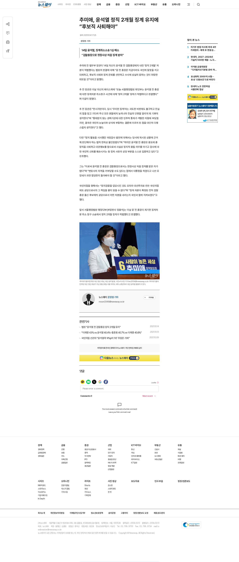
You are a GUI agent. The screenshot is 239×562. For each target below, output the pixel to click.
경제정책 (41, 449)
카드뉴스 (88, 492)
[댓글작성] (8, 33)
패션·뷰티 (181, 456)
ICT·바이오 (140, 4)
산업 (127, 4)
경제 (99, 4)
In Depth (41, 499)
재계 (109, 449)
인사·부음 (158, 481)
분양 (156, 453)
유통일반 (181, 463)
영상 (86, 489)
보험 (62, 453)
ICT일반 (134, 463)
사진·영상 (87, 4)
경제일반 (41, 456)
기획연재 (88, 495)
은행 (62, 449)
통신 (132, 449)
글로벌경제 (42, 453)
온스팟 (110, 485)
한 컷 (109, 492)
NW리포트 (42, 485)
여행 (179, 459)
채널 (179, 449)
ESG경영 (77, 4)
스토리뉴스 (42, 489)
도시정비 (157, 456)
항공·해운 (111, 466)
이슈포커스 (42, 492)
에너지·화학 (112, 463)
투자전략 (88, 456)
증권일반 (88, 466)
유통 (165, 4)
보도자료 (135, 481)
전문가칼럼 (65, 485)
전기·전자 (111, 453)
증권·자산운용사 (90, 449)
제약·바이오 (135, 459)
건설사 (156, 449)
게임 (132, 453)
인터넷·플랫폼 (136, 456)
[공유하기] (8, 24)
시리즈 (60, 4)
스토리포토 (112, 489)
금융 (108, 4)
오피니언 (176, 4)
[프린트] (8, 42)
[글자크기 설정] (8, 51)
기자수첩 (64, 492)
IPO (86, 459)
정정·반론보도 (184, 481)
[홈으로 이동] (44, 4)
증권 (118, 4)
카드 (62, 456)
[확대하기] (119, 224)
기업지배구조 (42, 495)
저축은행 (64, 459)
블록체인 (88, 463)
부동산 (154, 4)
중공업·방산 (112, 459)
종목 (86, 453)
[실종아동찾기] (192, 110)
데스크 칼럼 (65, 489)
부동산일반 (158, 459)
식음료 (180, 453)
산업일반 (111, 469)
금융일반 (64, 463)
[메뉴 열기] (188, 4)
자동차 (110, 456)
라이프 (68, 4)
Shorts (87, 485)
